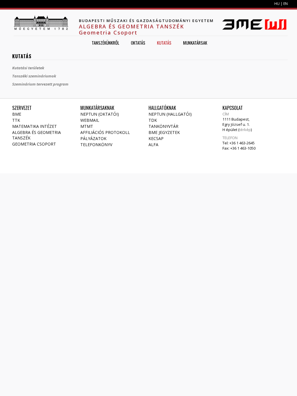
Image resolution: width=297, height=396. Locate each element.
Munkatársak (195, 42)
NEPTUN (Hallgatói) (170, 114)
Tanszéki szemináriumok (34, 76)
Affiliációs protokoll (105, 132)
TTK (16, 120)
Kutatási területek (28, 67)
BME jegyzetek (164, 132)
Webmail (89, 120)
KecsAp (156, 138)
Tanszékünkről (105, 42)
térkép (245, 129)
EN (285, 3)
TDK (152, 120)
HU (277, 3)
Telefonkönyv (96, 144)
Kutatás (164, 42)
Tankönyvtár (163, 126)
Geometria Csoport (34, 144)
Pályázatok (93, 138)
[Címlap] (41, 22)
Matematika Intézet (34, 126)
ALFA (153, 144)
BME (16, 114)
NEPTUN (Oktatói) (99, 114)
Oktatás (138, 42)
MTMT (86, 126)
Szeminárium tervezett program (40, 84)
